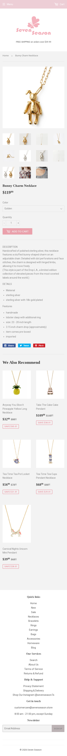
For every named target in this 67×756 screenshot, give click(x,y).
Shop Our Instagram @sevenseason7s (33, 695)
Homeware (33, 643)
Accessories (33, 638)
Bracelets (33, 621)
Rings (34, 625)
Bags (33, 634)
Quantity (7, 217)
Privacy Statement (33, 686)
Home (6, 55)
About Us (33, 664)
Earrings (33, 629)
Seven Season (34, 749)
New (33, 607)
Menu (10, 4)
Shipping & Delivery (33, 690)
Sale (33, 612)
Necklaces (33, 616)
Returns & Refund (33, 673)
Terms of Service (33, 669)
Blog (33, 647)
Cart (61, 4)
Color (5, 202)
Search (33, 660)
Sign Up (58, 728)
